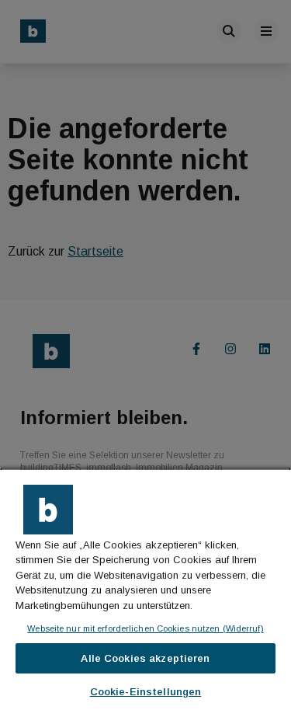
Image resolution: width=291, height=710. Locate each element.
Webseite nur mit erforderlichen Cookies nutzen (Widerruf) (145, 628)
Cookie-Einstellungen (146, 692)
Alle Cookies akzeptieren (145, 658)
